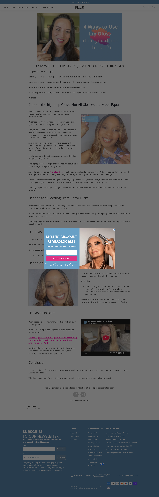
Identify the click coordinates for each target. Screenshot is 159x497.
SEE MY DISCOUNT (61, 258)
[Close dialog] (114, 230)
